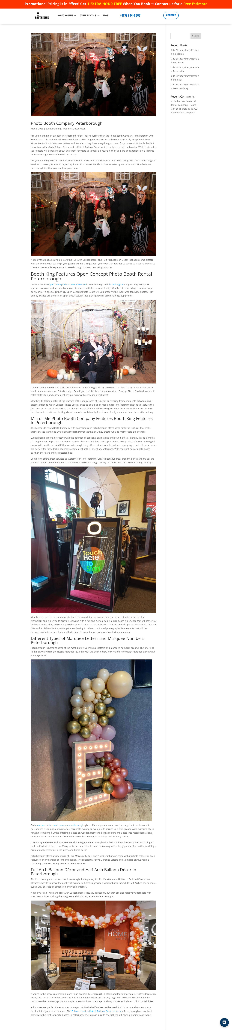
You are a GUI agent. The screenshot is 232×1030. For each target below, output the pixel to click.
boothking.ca (116, 284)
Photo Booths (65, 15)
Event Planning (54, 128)
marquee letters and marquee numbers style (60, 825)
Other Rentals (88, 15)
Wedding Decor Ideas (74, 128)
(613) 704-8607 (130, 15)
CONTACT (171, 15)
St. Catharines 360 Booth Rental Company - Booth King (183, 105)
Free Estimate (195, 3)
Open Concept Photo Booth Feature (67, 284)
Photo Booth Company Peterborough (66, 123)
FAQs (105, 15)
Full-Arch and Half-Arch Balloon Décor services (96, 1011)
